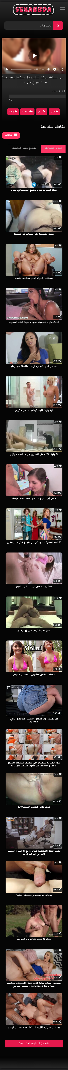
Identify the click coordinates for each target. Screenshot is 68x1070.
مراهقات (26, 112)
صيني (40, 112)
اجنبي (53, 112)
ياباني (11, 112)
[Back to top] (57, 1060)
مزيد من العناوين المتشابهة (34, 1043)
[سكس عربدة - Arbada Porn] (34, 10)
